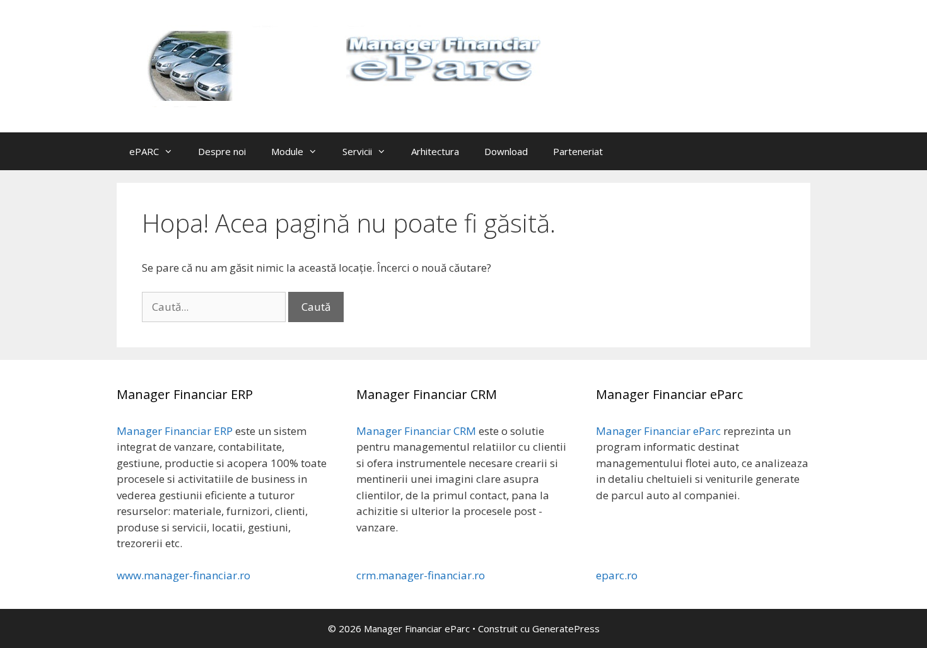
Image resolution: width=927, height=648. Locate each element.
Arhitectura (435, 151)
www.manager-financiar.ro (183, 575)
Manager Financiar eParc (658, 431)
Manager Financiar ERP (175, 431)
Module (287, 151)
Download (506, 151)
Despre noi (222, 151)
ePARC (144, 151)
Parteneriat (578, 151)
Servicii (357, 151)
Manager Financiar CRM (416, 431)
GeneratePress (566, 628)
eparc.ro (617, 575)
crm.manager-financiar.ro (420, 575)
